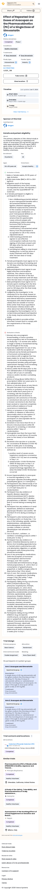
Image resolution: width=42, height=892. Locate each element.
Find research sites (9, 859)
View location (19, 81)
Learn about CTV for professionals (15, 863)
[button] (11, 48)
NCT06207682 (8, 68)
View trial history (19, 112)
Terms (4, 883)
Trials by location (8, 851)
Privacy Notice (7, 879)
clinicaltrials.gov (17, 835)
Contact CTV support (10, 871)
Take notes (19, 76)
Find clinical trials (8, 847)
